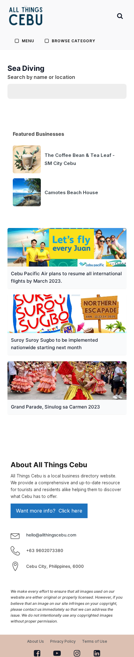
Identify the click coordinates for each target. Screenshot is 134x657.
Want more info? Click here (49, 511)
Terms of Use (94, 641)
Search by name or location (41, 77)
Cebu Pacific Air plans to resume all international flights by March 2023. (66, 277)
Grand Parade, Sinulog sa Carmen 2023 (55, 407)
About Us (35, 641)
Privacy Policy (63, 641)
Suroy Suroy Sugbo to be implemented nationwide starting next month (54, 343)
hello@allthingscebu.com (51, 534)
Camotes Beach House (71, 192)
